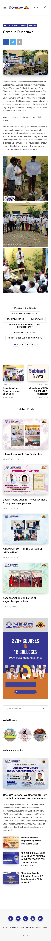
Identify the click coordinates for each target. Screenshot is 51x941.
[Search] (43, 7)
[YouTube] (32, 918)
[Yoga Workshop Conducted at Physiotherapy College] (25, 578)
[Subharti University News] (18, 7)
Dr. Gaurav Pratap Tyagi (25, 314)
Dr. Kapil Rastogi (16, 319)
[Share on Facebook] (6, 42)
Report (32, 25)
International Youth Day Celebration (22, 454)
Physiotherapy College (15, 25)
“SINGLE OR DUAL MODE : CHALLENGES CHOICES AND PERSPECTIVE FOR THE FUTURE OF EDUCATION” (33, 859)
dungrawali (37, 319)
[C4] (25, 224)
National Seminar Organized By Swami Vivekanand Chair (31, 840)
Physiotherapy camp (25, 332)
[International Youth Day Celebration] (25, 434)
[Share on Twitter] (13, 42)
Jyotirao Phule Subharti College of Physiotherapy (25, 326)
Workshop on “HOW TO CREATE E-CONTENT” (38, 391)
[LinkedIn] (32, 344)
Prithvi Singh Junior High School (25, 338)
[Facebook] (10, 918)
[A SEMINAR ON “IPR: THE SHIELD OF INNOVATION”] (25, 529)
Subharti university (20, 928)
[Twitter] (18, 918)
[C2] (25, 178)
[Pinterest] (37, 344)
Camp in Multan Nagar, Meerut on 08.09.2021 (11, 391)
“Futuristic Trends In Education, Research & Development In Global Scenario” (32, 878)
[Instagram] (25, 918)
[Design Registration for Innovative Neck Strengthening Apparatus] (25, 479)
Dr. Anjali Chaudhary (25, 308)
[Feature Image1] (25, 270)
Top (26, 935)
